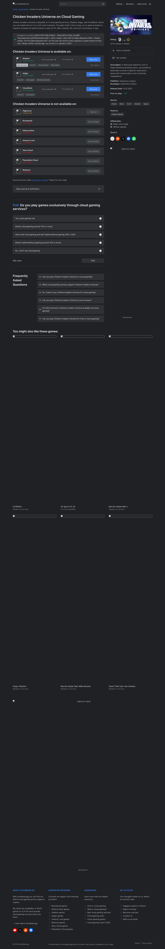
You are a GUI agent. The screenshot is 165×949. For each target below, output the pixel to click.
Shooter (137, 104)
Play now (93, 59)
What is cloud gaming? (97, 909)
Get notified (93, 122)
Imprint (137, 943)
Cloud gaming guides (96, 919)
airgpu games (57, 916)
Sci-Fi (129, 104)
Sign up (93, 112)
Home (15, 9)
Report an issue (129, 909)
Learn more (142, 4)
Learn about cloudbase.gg (26, 923)
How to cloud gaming (96, 906)
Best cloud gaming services (99, 912)
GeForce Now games (60, 909)
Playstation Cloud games (62, 929)
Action (114, 104)
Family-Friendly (117, 114)
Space (146, 104)
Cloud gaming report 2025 (98, 922)
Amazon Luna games (60, 919)
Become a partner (130, 912)
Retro (122, 104)
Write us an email (130, 919)
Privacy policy (147, 943)
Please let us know (40, 180)
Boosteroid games (59, 906)
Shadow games (58, 912)
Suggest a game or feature (134, 906)
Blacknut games (58, 922)
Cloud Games (23, 9)
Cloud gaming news (95, 916)
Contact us (127, 916)
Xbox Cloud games (60, 926)
